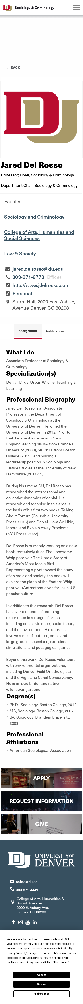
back (15, 67)
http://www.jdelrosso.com (40, 285)
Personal (22, 293)
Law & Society (20, 253)
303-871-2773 (28, 276)
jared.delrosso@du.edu (38, 268)
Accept (41, 974)
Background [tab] (27, 330)
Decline (41, 984)
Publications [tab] (55, 331)
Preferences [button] (61, 962)
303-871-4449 (27, 889)
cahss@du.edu (27, 881)
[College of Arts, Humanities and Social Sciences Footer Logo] (41, 859)
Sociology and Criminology (34, 216)
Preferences (41, 993)
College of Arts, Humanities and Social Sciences (39, 235)
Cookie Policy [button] (34, 957)
